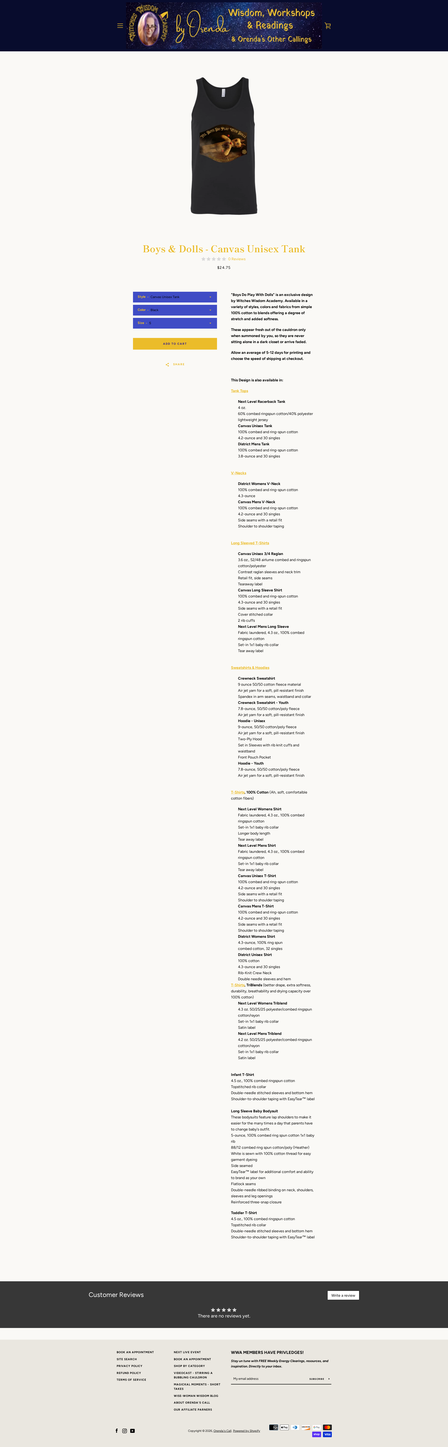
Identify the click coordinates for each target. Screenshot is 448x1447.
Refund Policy (129, 1373)
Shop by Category (189, 1366)
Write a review (343, 1295)
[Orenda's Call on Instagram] (124, 1430)
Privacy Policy (130, 1366)
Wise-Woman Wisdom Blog (196, 1396)
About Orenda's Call (192, 1402)
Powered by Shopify (246, 1431)
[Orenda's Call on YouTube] (132, 1430)
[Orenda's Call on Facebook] (116, 1430)
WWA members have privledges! (267, 1352)
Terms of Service (131, 1379)
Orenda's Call (222, 1431)
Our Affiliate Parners (193, 1409)
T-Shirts (238, 792)
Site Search (127, 1359)
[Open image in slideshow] (224, 146)
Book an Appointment (135, 1352)
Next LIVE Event (187, 1352)
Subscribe (317, 1378)
